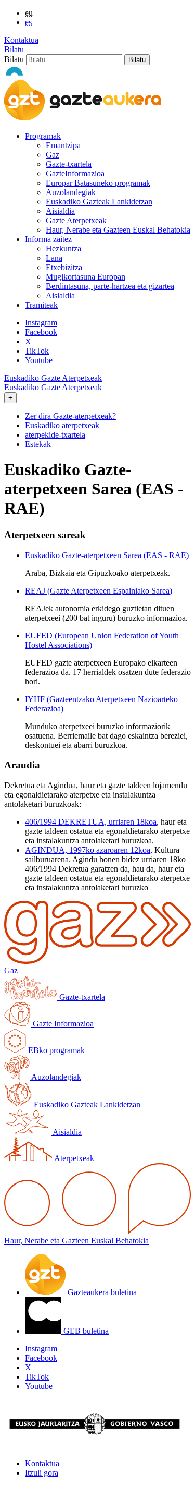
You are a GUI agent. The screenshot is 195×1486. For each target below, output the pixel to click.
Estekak (38, 444)
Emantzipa (63, 145)
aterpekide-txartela (55, 434)
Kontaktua (21, 39)
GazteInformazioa (75, 173)
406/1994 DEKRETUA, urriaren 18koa (91, 821)
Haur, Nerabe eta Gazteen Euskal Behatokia (118, 229)
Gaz (52, 154)
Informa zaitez (48, 239)
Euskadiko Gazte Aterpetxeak (53, 377)
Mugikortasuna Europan (85, 276)
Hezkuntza (63, 248)
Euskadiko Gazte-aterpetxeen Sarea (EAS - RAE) (107, 555)
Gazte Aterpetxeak (76, 220)
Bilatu (14, 49)
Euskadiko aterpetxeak (62, 425)
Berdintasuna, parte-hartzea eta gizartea (110, 286)
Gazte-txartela (69, 164)
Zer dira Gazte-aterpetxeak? (70, 416)
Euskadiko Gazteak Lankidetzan (99, 201)
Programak (43, 135)
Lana (54, 257)
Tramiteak (41, 304)
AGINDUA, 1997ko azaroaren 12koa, (88, 849)
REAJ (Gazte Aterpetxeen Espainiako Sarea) (98, 590)
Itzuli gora (41, 1472)
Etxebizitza (64, 267)
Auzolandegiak (71, 192)
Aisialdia (60, 211)
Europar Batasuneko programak (98, 182)
